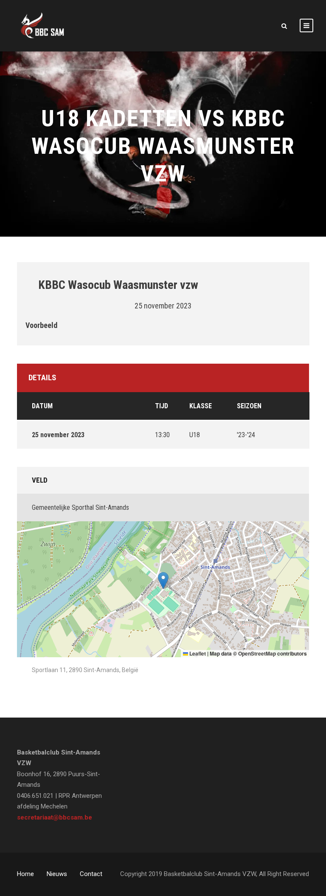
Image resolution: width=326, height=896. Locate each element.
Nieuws (57, 874)
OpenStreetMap (257, 653)
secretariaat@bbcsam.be (54, 817)
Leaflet (197, 653)
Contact (91, 874)
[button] (163, 580)
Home (25, 874)
